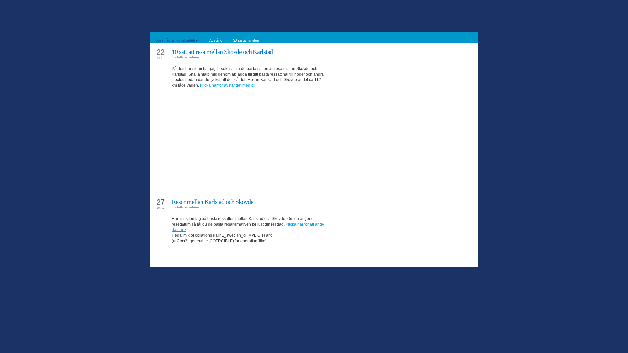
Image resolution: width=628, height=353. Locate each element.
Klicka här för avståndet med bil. (228, 85)
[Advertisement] (248, 138)
